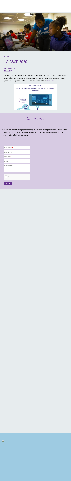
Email (6, 161)
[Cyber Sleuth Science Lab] (11, 5)
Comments (8, 166)
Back (7, 56)
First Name (8, 148)
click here (50, 81)
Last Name (8, 152)
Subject (7, 157)
